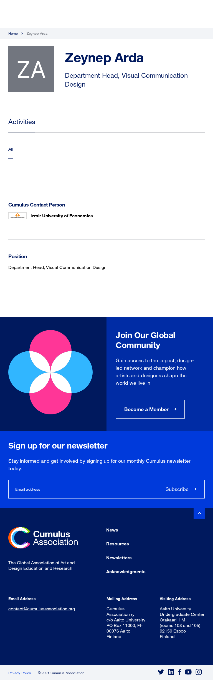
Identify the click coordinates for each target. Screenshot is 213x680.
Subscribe (177, 489)
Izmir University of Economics (62, 215)
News (112, 529)
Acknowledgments (126, 571)
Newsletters (119, 557)
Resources (117, 543)
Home (13, 33)
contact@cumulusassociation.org (41, 608)
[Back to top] (199, 513)
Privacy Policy (19, 673)
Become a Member (146, 409)
